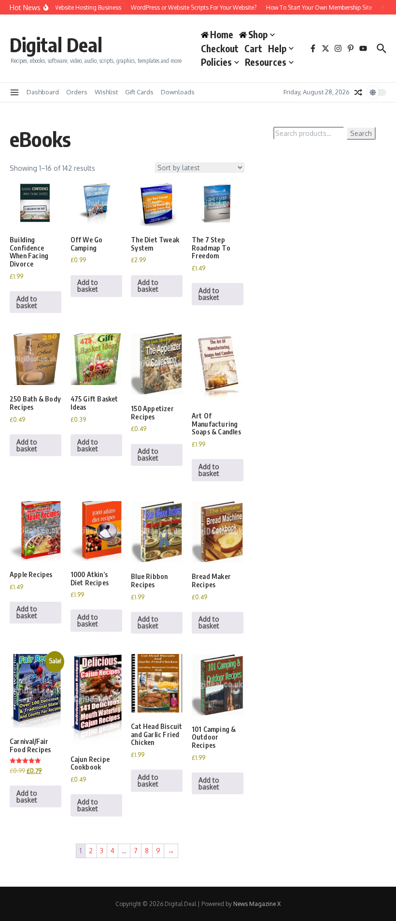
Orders (76, 92)
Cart (253, 48)
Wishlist (106, 92)
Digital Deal (56, 44)
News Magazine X (257, 903)
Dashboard (43, 92)
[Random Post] (358, 92)
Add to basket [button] (26, 302)
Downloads (178, 92)
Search (361, 133)
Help (277, 48)
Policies (216, 62)
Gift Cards (139, 92)
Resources (265, 62)
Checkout (220, 48)
